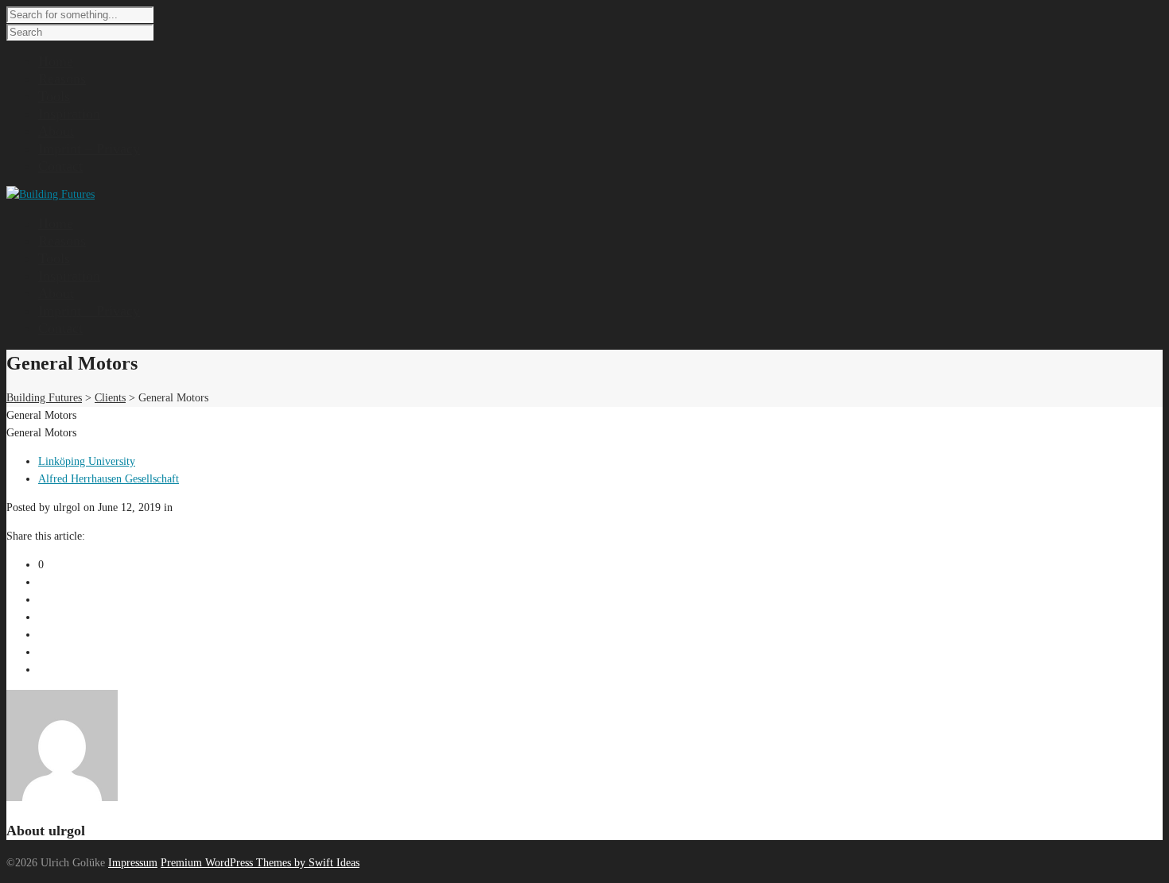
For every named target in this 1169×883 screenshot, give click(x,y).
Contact (60, 328)
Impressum (132, 863)
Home (55, 223)
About (56, 293)
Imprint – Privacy (89, 311)
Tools (54, 258)
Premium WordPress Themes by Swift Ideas (260, 863)
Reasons (62, 241)
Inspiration (69, 276)
